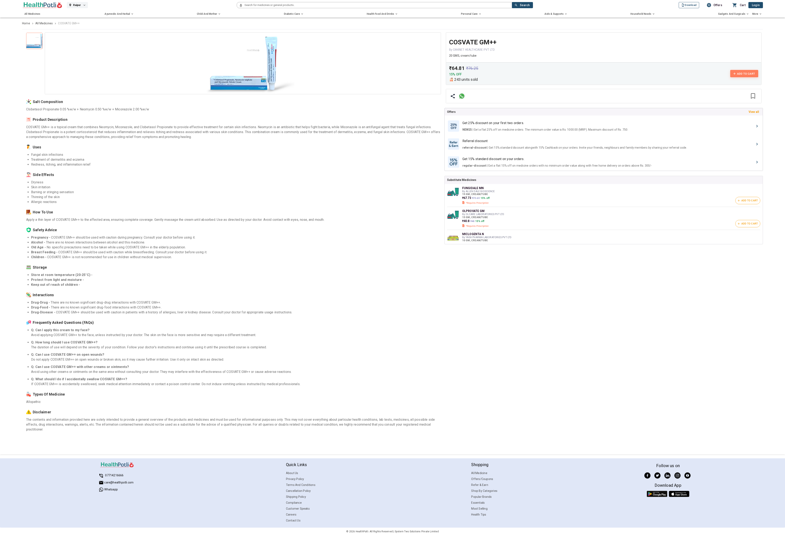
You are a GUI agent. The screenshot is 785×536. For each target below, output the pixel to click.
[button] (241, 6)
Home (26, 23)
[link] (42, 5)
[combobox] (377, 5)
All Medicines (44, 23)
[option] (604, 126)
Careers (291, 514)
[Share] (452, 96)
